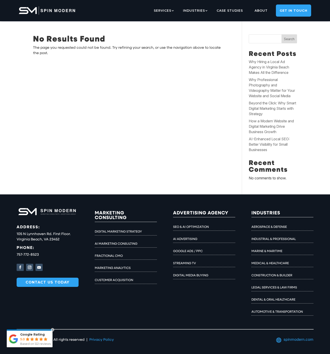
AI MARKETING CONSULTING (116, 243)
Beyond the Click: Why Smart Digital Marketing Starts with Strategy (272, 108)
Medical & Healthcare (270, 263)
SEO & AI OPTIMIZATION (191, 226)
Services (162, 11)
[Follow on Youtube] (39, 267)
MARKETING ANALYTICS (113, 268)
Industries (194, 11)
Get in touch (293, 11)
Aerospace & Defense (269, 226)
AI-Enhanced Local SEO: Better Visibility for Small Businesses (269, 144)
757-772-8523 (28, 254)
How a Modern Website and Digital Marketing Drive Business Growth (271, 126)
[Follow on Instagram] (29, 267)
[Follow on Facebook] (20, 267)
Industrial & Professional (273, 239)
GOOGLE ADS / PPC (188, 251)
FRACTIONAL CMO (109, 255)
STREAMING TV (184, 263)
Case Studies (230, 11)
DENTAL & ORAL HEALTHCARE (273, 299)
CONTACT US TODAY (47, 282)
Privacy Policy (101, 339)
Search (289, 39)
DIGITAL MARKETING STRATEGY (118, 231)
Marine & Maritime (266, 251)
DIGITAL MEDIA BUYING (190, 275)
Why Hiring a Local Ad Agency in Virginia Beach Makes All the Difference (269, 67)
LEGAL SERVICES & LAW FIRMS (274, 287)
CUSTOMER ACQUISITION (114, 280)
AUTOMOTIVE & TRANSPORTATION (277, 311)
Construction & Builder (271, 275)
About (261, 11)
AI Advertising (185, 239)
